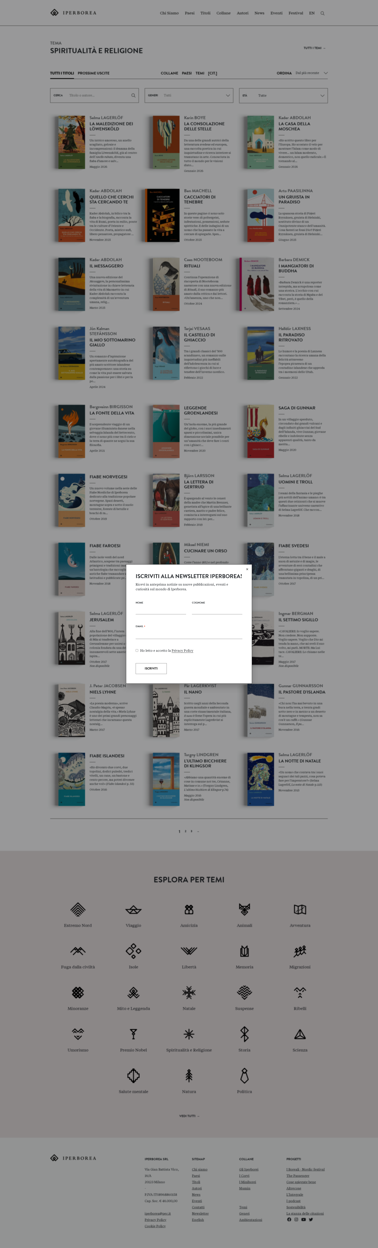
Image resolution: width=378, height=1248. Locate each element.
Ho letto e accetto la (166, 651)
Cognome (198, 603)
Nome (139, 603)
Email (140, 627)
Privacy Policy (182, 651)
